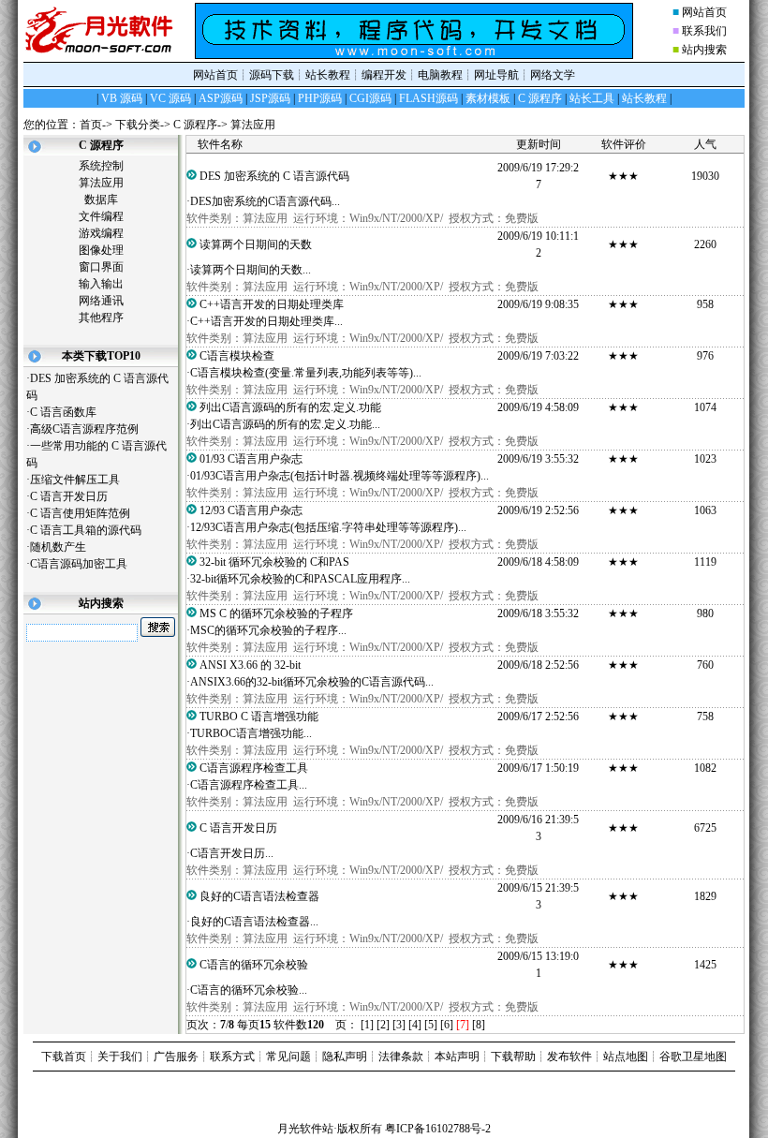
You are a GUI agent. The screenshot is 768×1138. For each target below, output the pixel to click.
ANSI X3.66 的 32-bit (257, 665)
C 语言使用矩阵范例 (87, 513)
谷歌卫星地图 (693, 1056)
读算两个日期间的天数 (261, 244)
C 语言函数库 (70, 412)
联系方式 (232, 1056)
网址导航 (496, 74)
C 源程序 (195, 124)
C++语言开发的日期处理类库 (277, 304)
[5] (430, 1024)
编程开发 (384, 74)
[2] (383, 1024)
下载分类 (137, 124)
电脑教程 (440, 74)
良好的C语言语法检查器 (265, 896)
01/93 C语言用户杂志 (257, 459)
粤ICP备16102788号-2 (438, 1128)
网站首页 (704, 12)
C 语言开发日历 (76, 496)
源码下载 (271, 74)
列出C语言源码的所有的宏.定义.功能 (296, 407)
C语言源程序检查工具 (259, 768)
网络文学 (552, 74)
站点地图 (625, 1056)
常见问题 (288, 1056)
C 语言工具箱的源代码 (92, 530)
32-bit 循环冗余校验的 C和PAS (280, 562)
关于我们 (119, 1056)
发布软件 (569, 1056)
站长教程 (327, 74)
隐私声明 (344, 1056)
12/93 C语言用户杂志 (257, 510)
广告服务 (176, 1056)
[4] (414, 1024)
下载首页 (63, 1056)
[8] (478, 1024)
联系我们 (704, 30)
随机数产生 (65, 547)
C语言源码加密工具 (85, 563)
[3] (399, 1024)
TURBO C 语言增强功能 (264, 716)
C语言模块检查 (242, 355)
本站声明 (457, 1056)
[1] (367, 1024)
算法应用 (252, 124)
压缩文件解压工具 (82, 479)
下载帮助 (513, 1056)
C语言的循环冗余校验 (259, 964)
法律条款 (400, 1056)
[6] (446, 1024)
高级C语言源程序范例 (91, 429)
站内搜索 (704, 49)
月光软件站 (305, 1128)
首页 (91, 124)
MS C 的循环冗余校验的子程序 (282, 613)
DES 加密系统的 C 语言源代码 (280, 176)
